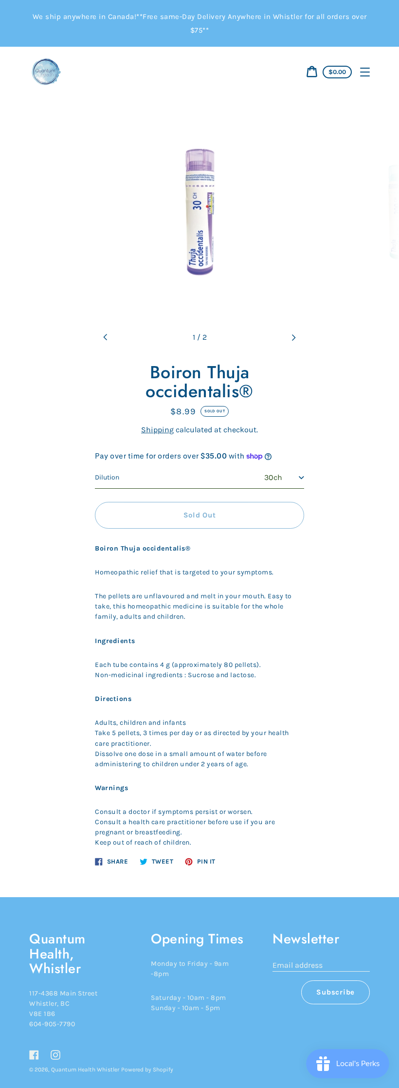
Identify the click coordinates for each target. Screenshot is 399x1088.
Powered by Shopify (147, 1069)
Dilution (107, 477)
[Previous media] (105, 337)
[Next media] (293, 337)
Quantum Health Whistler (85, 1069)
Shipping (157, 429)
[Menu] (365, 72)
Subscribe (335, 992)
